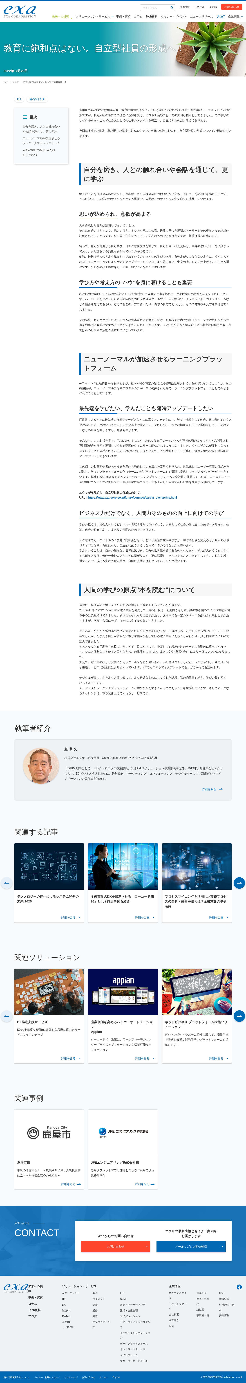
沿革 (171, 1326)
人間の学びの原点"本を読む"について (39, 152)
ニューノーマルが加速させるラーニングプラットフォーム (41, 141)
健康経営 (224, 1298)
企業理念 (174, 1320)
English (213, 6)
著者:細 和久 (37, 99)
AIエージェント (71, 1293)
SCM (123, 1298)
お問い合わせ (231, 6)
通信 (95, 1310)
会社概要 (174, 1314)
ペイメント (99, 1298)
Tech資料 (152, 16)
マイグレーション (130, 1316)
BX (63, 1298)
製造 (95, 1293)
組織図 (200, 1309)
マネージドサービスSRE (134, 1361)
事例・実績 (123, 16)
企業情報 (234, 16)
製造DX (66, 1310)
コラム (138, 16)
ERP (122, 1293)
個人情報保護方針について (17, 1377)
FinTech (66, 1316)
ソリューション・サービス (93, 16)
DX (19, 99)
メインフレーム (129, 1355)
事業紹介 (201, 1293)
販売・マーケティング (132, 1304)
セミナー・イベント (174, 16)
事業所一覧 (202, 1315)
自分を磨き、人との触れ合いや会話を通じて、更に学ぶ (41, 129)
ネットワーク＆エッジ (132, 1349)
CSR (221, 1293)
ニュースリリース (201, 16)
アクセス (199, 6)
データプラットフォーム (134, 1343)
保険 (95, 1304)
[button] (6, 883)
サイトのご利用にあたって (47, 1377)
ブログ (220, 16)
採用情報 (185, 6)
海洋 (95, 1316)
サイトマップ (70, 1377)
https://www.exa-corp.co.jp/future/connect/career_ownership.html (132, 497)
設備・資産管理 (129, 1310)
